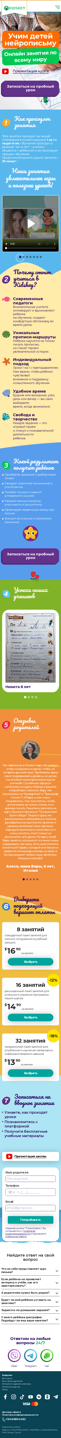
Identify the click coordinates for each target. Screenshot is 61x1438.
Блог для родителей (12, 1381)
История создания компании (16, 1384)
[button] (11, 1192)
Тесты (4, 1389)
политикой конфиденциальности (20, 1232)
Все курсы (7, 1378)
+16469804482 (15, 1419)
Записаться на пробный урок (30, 88)
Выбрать (31, 962)
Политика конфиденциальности (20, 1415)
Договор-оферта (11, 1412)
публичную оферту (16, 1236)
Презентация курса (31, 71)
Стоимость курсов (11, 1386)
